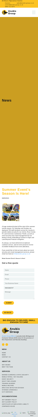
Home (3, 258)
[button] (33, 12)
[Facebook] (3, 344)
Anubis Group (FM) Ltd (9, 336)
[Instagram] (6, 344)
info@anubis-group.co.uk (22, 254)
